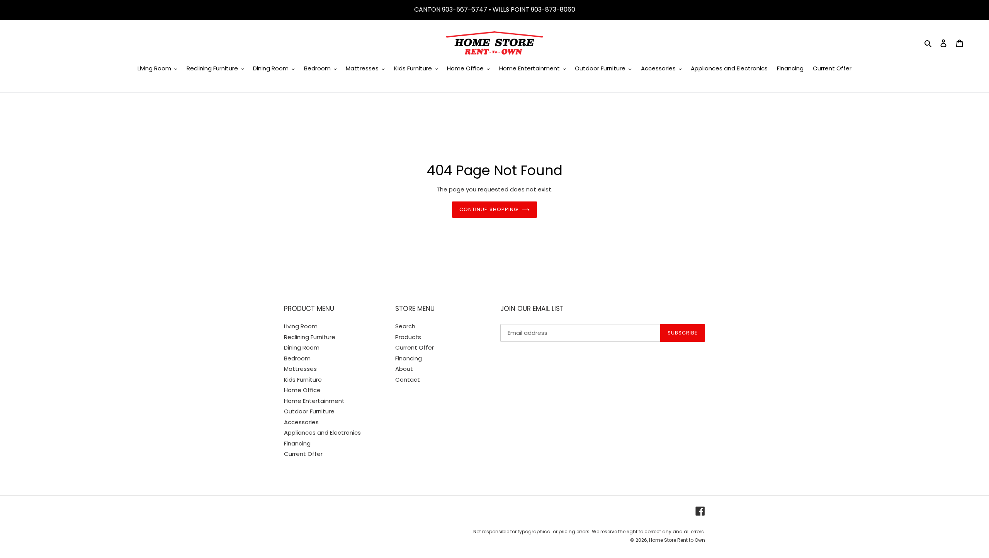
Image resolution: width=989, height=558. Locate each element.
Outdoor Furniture (309, 411)
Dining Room (301, 347)
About (404, 369)
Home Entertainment (314, 401)
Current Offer (303, 454)
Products (408, 337)
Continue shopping (488, 209)
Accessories (301, 422)
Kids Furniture (303, 379)
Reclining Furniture (309, 337)
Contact (407, 379)
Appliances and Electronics (322, 432)
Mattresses (300, 369)
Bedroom (297, 358)
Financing (297, 443)
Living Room (301, 326)
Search (405, 326)
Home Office (302, 390)
